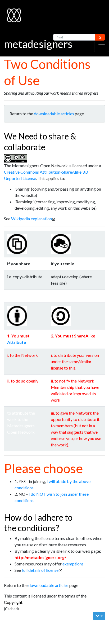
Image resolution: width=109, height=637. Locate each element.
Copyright (13, 602)
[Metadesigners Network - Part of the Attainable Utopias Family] (11, 12)
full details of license (40, 570)
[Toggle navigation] (101, 47)
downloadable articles (54, 113)
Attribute (16, 342)
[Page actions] (99, 616)
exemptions (73, 563)
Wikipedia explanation (31, 218)
